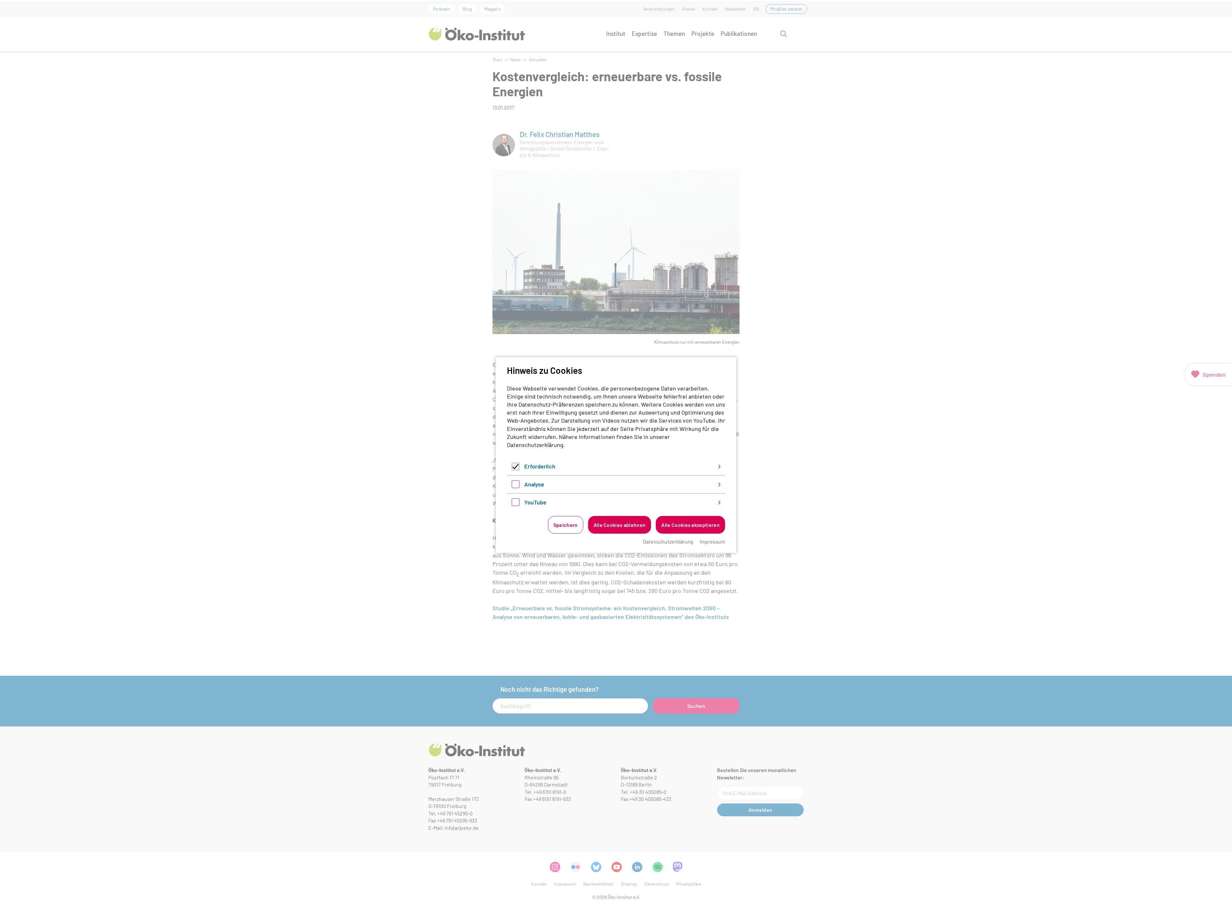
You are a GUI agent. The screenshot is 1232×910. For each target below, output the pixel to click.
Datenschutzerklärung (535, 444)
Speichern (565, 525)
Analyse (534, 484)
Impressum (712, 541)
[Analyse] (515, 485)
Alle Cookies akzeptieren (690, 525)
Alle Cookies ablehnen (620, 525)
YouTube (535, 502)
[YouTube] (515, 503)
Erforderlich (539, 466)
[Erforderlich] (515, 468)
